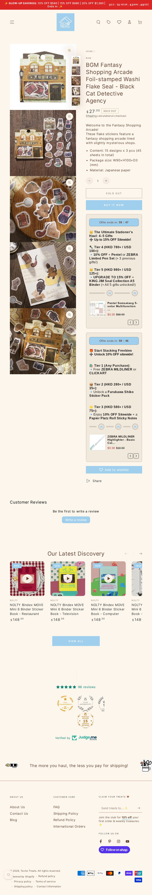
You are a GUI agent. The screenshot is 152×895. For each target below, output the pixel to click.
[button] (98, 22)
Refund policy (46, 876)
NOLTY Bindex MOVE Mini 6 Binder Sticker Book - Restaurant (27, 609)
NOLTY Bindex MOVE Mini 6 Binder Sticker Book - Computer (108, 609)
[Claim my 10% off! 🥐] (140, 808)
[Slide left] (129, 554)
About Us (17, 807)
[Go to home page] (65, 22)
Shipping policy (23, 886)
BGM (88, 58)
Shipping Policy (65, 813)
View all (76, 641)
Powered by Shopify (22, 876)
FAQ (56, 807)
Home (89, 51)
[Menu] (12, 22)
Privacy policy (22, 881)
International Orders (69, 826)
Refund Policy (64, 820)
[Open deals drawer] (109, 22)
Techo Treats (28, 870)
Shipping (91, 115)
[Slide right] (137, 554)
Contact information (49, 886)
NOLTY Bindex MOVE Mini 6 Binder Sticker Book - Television (67, 609)
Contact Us (19, 813)
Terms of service (46, 881)
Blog (13, 820)
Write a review (76, 520)
